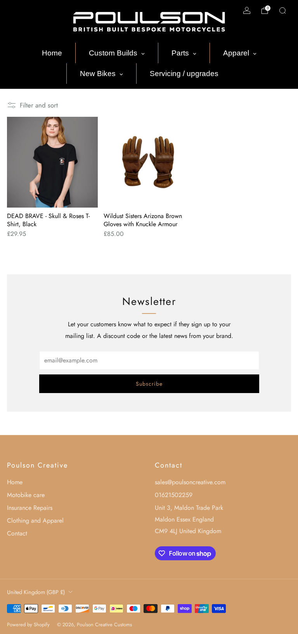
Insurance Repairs (29, 507)
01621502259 (173, 494)
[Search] (282, 10)
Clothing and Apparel (35, 520)
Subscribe (149, 384)
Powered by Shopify (28, 624)
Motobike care (26, 494)
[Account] (247, 10)
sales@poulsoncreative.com (190, 482)
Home (15, 482)
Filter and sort (39, 105)
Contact (17, 533)
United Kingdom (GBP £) (36, 592)
